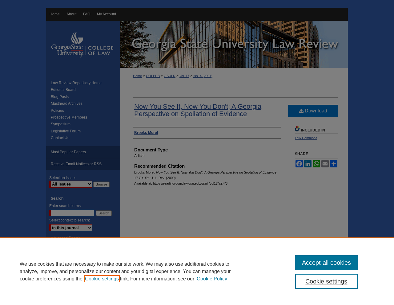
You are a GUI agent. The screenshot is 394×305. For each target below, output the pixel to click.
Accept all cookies (326, 262)
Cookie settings (102, 278)
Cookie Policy (212, 278)
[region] (197, 271)
